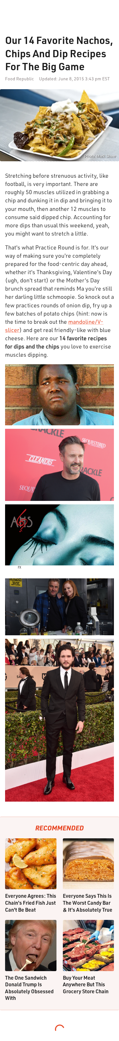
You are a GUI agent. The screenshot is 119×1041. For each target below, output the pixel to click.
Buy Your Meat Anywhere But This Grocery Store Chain (86, 984)
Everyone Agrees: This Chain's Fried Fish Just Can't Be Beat (30, 902)
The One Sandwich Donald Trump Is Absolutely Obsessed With (29, 987)
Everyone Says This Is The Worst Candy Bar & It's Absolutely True (87, 902)
